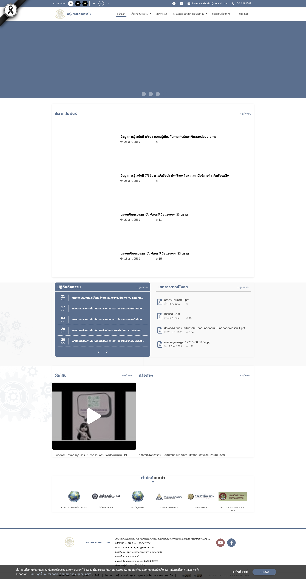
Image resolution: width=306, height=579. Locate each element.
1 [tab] (142, 94)
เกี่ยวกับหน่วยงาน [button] (140, 14)
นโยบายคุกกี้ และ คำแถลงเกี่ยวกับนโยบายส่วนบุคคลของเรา (60, 574)
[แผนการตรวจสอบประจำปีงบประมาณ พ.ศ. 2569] (153, 59)
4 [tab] (163, 94)
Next (289, 60)
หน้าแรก (121, 14)
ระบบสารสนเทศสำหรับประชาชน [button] (189, 14)
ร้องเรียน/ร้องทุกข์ (221, 14)
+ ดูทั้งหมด (245, 114)
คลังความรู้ (162, 14)
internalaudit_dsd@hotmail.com (210, 3)
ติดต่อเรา (243, 14)
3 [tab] (156, 94)
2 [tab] (149, 94)
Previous (17, 60)
